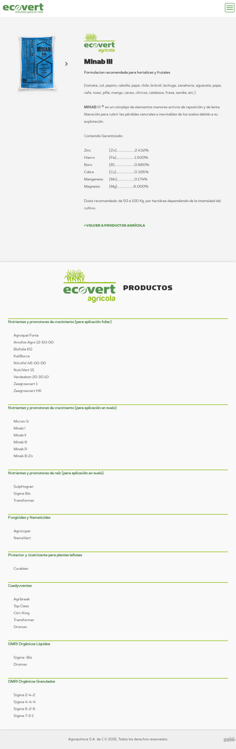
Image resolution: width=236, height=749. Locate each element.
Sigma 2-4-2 (24, 694)
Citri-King (21, 612)
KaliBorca (22, 356)
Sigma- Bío (23, 657)
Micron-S (21, 421)
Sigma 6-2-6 (24, 708)
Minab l (19, 428)
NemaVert (22, 537)
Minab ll (20, 435)
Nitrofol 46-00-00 (30, 363)
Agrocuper (22, 530)
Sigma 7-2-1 (24, 715)
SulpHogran (23, 486)
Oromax (20, 626)
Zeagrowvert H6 (27, 390)
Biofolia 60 (23, 349)
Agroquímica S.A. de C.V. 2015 (92, 739)
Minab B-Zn (23, 455)
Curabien (21, 568)
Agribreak (22, 599)
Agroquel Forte (26, 335)
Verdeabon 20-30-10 (31, 376)
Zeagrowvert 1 (26, 383)
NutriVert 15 (24, 369)
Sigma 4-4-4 (25, 701)
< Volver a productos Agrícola (114, 225)
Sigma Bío (22, 493)
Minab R (20, 449)
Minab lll (20, 442)
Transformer (24, 500)
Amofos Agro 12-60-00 (34, 342)
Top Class (21, 606)
